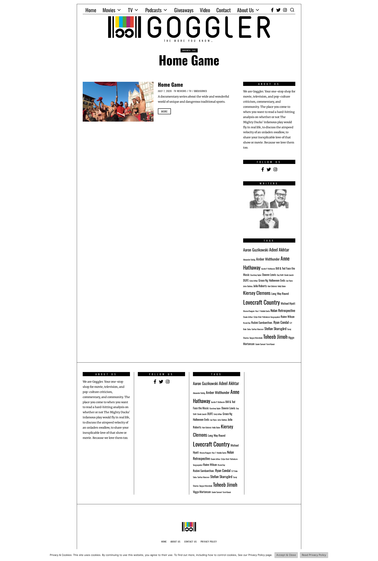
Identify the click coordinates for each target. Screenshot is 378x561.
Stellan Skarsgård (275, 328)
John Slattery (248, 286)
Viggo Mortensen (202, 491)
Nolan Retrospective (283, 310)
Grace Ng (263, 280)
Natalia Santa (265, 311)
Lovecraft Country (261, 302)
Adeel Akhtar (279, 249)
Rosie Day (246, 322)
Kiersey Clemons (257, 292)
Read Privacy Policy (314, 554)
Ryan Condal (281, 322)
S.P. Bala (234, 471)
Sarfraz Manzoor (258, 329)
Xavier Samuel (260, 344)
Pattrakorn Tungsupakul (271, 316)
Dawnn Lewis (269, 274)
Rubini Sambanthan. (262, 322)
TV (130, 10)
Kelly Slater (282, 286)
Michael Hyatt (288, 303)
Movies (109, 10)
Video (205, 10)
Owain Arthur (248, 316)
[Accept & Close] (373, 555)
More (164, 111)
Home (90, 10)
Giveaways (184, 10)
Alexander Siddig (249, 259)
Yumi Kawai (270, 344)
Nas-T (257, 311)
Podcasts (153, 10)
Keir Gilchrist (272, 286)
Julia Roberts (260, 286)
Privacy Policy (209, 541)
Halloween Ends (277, 280)
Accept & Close (286, 554)
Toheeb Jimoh (275, 336)
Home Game (170, 84)
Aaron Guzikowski (255, 250)
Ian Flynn (289, 280)
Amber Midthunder (268, 258)
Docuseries (200, 91)
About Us (245, 10)
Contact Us (190, 541)
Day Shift (280, 274)
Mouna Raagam (249, 311)
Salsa (249, 329)
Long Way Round (280, 293)
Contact (223, 10)
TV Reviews (180, 91)
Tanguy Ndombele (255, 337)
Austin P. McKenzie (268, 268)
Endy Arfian (253, 280)
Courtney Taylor (255, 274)
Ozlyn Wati (257, 316)
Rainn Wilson (288, 316)
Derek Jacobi (289, 274)
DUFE (246, 280)
